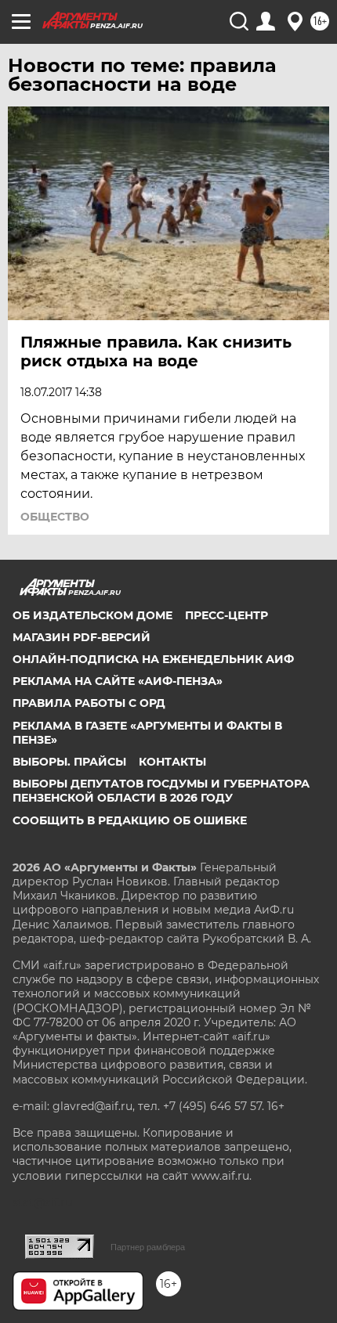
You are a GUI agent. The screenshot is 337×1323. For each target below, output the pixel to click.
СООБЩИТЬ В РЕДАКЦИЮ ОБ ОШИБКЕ (130, 820)
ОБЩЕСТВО (54, 516)
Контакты (172, 762)
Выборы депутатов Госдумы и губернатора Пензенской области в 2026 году (161, 791)
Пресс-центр (226, 615)
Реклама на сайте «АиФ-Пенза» (118, 681)
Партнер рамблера (148, 1247)
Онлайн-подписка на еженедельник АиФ (153, 659)
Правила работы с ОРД (89, 703)
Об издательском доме (92, 615)
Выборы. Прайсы (69, 762)
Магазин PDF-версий (81, 637)
